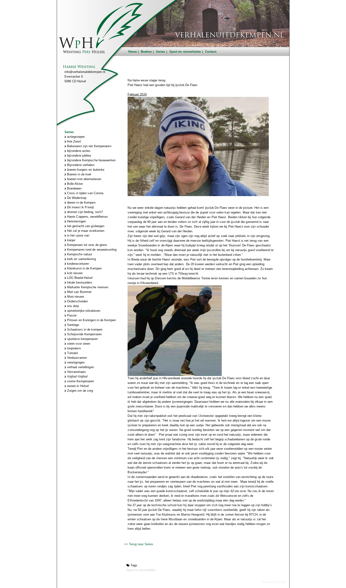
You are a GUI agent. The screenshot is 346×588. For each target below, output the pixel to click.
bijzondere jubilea (78, 155)
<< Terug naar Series (138, 544)
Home (132, 51)
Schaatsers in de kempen (84, 329)
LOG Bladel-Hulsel (79, 278)
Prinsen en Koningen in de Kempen (91, 320)
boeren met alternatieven (83, 179)
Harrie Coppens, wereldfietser (87, 216)
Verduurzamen (76, 357)
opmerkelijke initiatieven (83, 310)
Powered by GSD (274, 582)
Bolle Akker (74, 183)
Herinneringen (76, 221)
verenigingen (75, 362)
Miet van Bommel (79, 292)
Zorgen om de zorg (79, 390)
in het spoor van (77, 235)
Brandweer (74, 188)
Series (160, 51)
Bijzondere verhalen (80, 165)
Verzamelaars (76, 372)
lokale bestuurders (79, 282)
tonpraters (73, 348)
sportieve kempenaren (82, 339)
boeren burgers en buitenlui (85, 169)
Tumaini (72, 353)
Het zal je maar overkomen (85, 231)
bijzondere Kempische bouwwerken (91, 160)
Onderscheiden (77, 301)
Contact (210, 51)
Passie (71, 315)
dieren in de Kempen (81, 202)
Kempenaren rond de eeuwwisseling (91, 249)
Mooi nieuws (75, 296)
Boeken (146, 51)
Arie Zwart (73, 141)
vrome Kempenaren (80, 381)
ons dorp (72, 306)
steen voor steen (78, 343)
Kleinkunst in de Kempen (84, 268)
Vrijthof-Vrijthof (77, 376)
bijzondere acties (78, 151)
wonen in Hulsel (77, 386)
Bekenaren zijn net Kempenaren (88, 146)
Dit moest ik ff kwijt (80, 207)
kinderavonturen (77, 263)
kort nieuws (74, 273)
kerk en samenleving (81, 259)
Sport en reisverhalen (185, 51)
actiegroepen (75, 136)
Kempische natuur (79, 254)
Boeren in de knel (78, 174)
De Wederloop (76, 198)
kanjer (71, 240)
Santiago (72, 325)
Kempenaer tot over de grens (86, 245)
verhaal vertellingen (80, 367)
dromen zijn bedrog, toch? (84, 212)
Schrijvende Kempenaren (84, 334)
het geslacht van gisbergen (85, 226)
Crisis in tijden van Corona (85, 193)
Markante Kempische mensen (87, 287)
